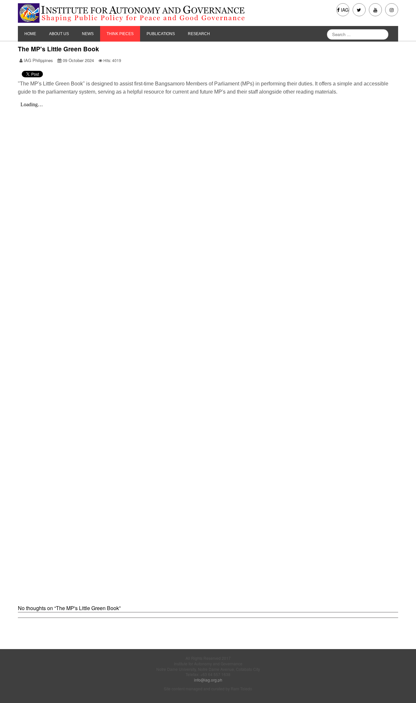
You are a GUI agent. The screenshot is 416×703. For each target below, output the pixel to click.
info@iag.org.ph (208, 680)
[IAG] (143, 13)
